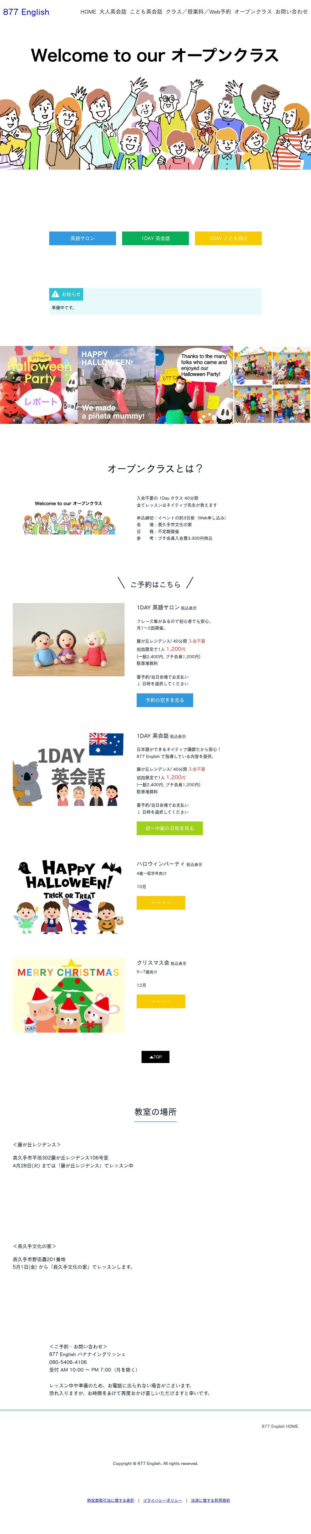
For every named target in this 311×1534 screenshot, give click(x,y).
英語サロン (82, 238)
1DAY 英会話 (155, 238)
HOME (88, 11)
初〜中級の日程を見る (169, 828)
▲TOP (155, 1057)
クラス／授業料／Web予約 (198, 11)
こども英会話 (146, 11)
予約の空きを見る (164, 700)
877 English (26, 11)
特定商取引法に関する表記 (110, 1500)
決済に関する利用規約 (210, 1500)
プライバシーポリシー (162, 1500)
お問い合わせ (291, 11)
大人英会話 (113, 11)
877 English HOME (280, 1426)
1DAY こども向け (228, 238)
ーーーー (161, 902)
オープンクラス (253, 11)
